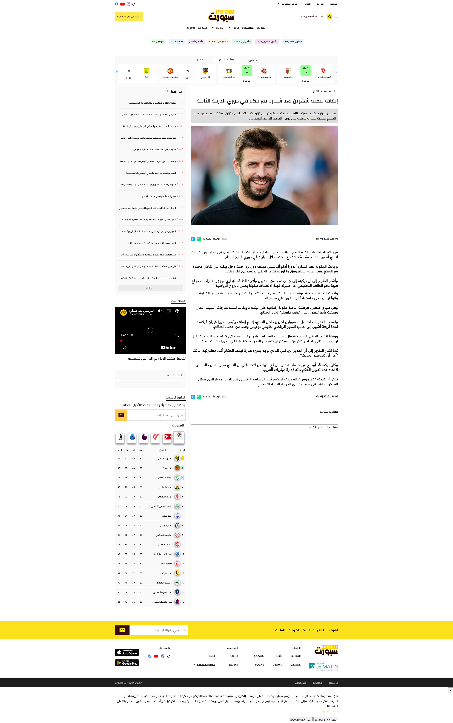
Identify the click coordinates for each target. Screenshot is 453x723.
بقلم (224, 238)
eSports (191, 27)
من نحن (333, 4)
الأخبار (236, 27)
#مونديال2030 (158, 41)
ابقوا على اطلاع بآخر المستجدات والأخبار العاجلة (154, 405)
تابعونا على (164, 648)
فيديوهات (300, 682)
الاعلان (211, 655)
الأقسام (297, 648)
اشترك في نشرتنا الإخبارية (129, 16)
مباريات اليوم (226, 59)
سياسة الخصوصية (328, 711)
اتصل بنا (320, 4)
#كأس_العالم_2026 (292, 41)
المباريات (261, 27)
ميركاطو (202, 27)
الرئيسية (329, 91)
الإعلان (308, 4)
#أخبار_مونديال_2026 (267, 41)
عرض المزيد (150, 288)
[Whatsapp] (199, 238)
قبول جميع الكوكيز (326, 719)
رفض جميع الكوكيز (300, 719)
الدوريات (220, 27)
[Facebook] (193, 238)
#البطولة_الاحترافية (218, 41)
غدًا (201, 59)
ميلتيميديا (248, 27)
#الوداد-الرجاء (177, 41)
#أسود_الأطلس (196, 41)
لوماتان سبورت (211, 238)
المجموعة (232, 648)
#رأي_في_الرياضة (242, 41)
